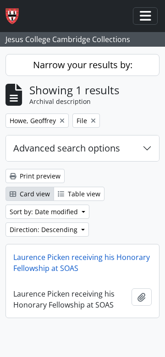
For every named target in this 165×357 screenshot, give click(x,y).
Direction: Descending (44, 229)
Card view (34, 193)
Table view (83, 193)
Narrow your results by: (82, 65)
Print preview (39, 176)
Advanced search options (66, 148)
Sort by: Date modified (45, 211)
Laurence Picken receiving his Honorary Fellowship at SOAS (81, 262)
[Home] (16, 16)
